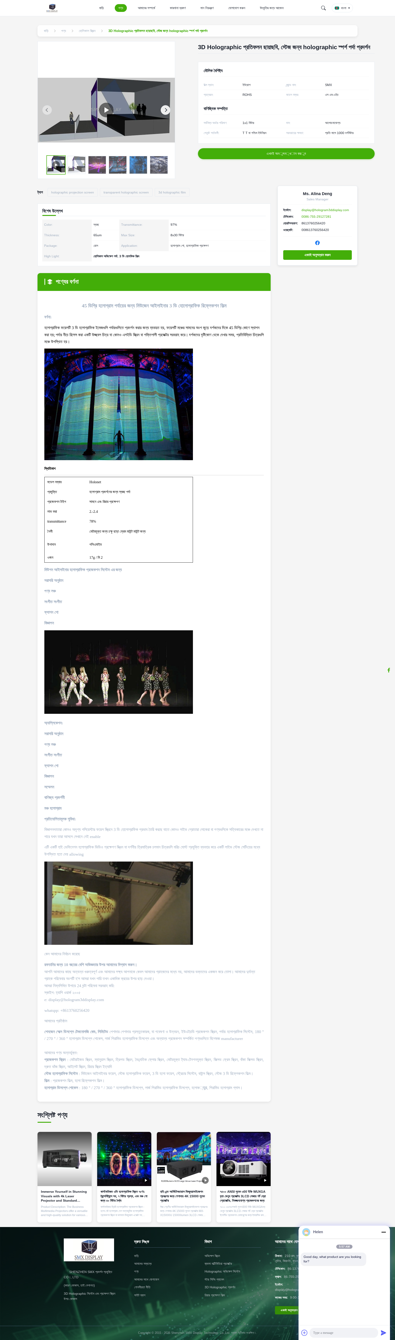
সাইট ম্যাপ (139, 1295)
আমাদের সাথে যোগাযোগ (146, 1279)
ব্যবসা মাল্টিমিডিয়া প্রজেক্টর (218, 1263)
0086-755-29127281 (316, 216)
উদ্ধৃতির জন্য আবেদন (272, 8)
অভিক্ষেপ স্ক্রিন (212, 1256)
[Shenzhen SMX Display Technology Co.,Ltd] (53, 8)
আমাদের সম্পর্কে (146, 8)
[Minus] (383, 1232)
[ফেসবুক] (389, 670)
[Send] (383, 1333)
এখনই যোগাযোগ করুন (64, 1215)
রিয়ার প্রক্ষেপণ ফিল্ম (215, 1295)
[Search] (323, 8)
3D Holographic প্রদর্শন (220, 1287)
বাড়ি (101, 8)
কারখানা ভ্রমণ (178, 8)
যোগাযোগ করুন (236, 8)
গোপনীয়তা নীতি (142, 1287)
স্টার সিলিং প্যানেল (214, 1279)
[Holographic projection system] (106, 110)
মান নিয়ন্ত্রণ (207, 8)
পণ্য (120, 8)
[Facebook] (317, 243)
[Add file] (304, 1333)
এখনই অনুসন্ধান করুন (317, 255)
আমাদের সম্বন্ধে (143, 1263)
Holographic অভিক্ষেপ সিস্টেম (222, 1271)
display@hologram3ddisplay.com (325, 210)
